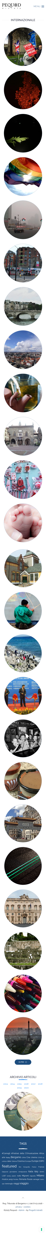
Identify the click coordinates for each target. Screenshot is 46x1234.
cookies (27, 1207)
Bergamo (16, 1157)
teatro (42, 1179)
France (34, 1167)
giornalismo (13, 1171)
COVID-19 (41, 1157)
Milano (40, 1175)
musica (5, 1179)
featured (9, 1166)
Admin (21, 1210)
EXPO (41, 1161)
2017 (33, 1084)
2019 (19, 1088)
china (24, 1157)
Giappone (5, 1172)
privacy (19, 1207)
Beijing (8, 1157)
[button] (39, 6)
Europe (35, 1161)
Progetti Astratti (35, 1210)
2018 (40, 1084)
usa (3, 1184)
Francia (41, 1167)
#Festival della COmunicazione (24, 1153)
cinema (34, 1157)
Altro (21, 1062)
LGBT (4, 1176)
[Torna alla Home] (11, 6)
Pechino (15, 1179)
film (20, 1167)
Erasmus (21, 1161)
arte (3, 1157)
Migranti (25, 1176)
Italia (30, 1171)
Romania (22, 1179)
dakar (9, 1161)
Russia (29, 1179)
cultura (4, 1161)
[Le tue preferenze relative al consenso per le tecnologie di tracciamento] (41, 1229)
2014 (12, 1084)
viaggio (24, 1183)
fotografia (26, 1167)
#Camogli (6, 1153)
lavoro (42, 1172)
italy (36, 1171)
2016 (26, 1084)
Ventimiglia (9, 1184)
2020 (26, 1088)
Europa (28, 1161)
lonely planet (11, 1176)
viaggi (16, 1183)
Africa (41, 1153)
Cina (28, 1157)
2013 (5, 1084)
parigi (11, 1179)
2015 (19, 1084)
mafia (19, 1176)
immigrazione (23, 1172)
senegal (36, 1179)
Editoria (14, 1161)
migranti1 (33, 1176)
